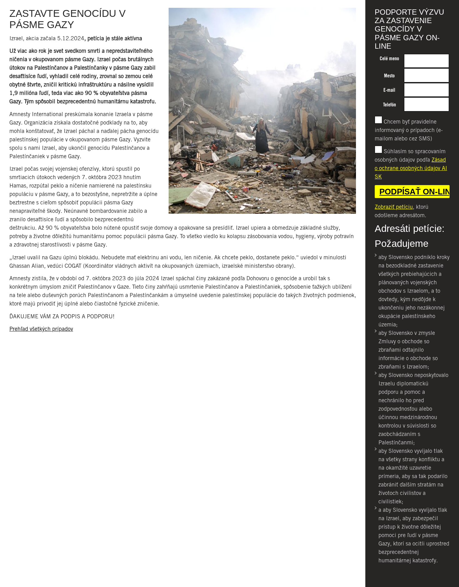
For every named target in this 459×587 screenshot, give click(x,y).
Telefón (389, 105)
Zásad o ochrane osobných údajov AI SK (411, 168)
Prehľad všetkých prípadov (41, 328)
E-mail (389, 90)
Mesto (389, 76)
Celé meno (389, 58)
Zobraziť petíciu (394, 206)
